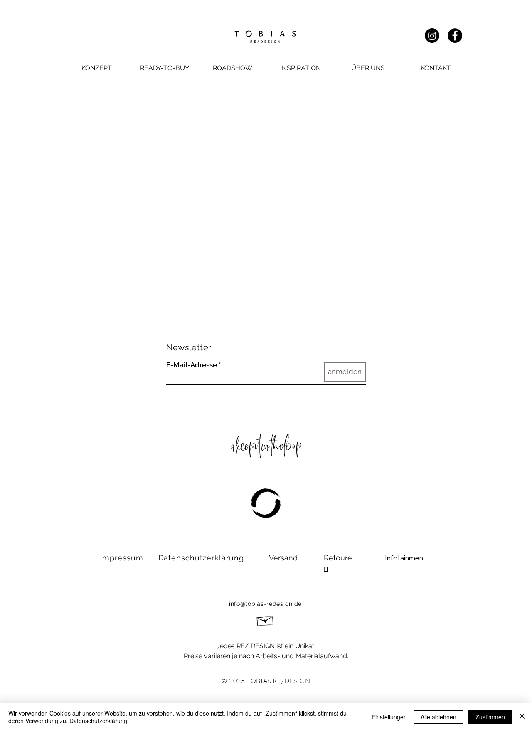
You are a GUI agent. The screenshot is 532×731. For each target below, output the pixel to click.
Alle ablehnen (438, 717)
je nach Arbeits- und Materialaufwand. (290, 656)
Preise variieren (208, 656)
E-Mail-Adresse (191, 365)
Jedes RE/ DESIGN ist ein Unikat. (266, 646)
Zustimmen (490, 717)
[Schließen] (522, 716)
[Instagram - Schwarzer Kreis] (432, 35)
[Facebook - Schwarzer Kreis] (455, 35)
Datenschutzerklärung (98, 720)
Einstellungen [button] (389, 717)
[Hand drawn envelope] (265, 619)
